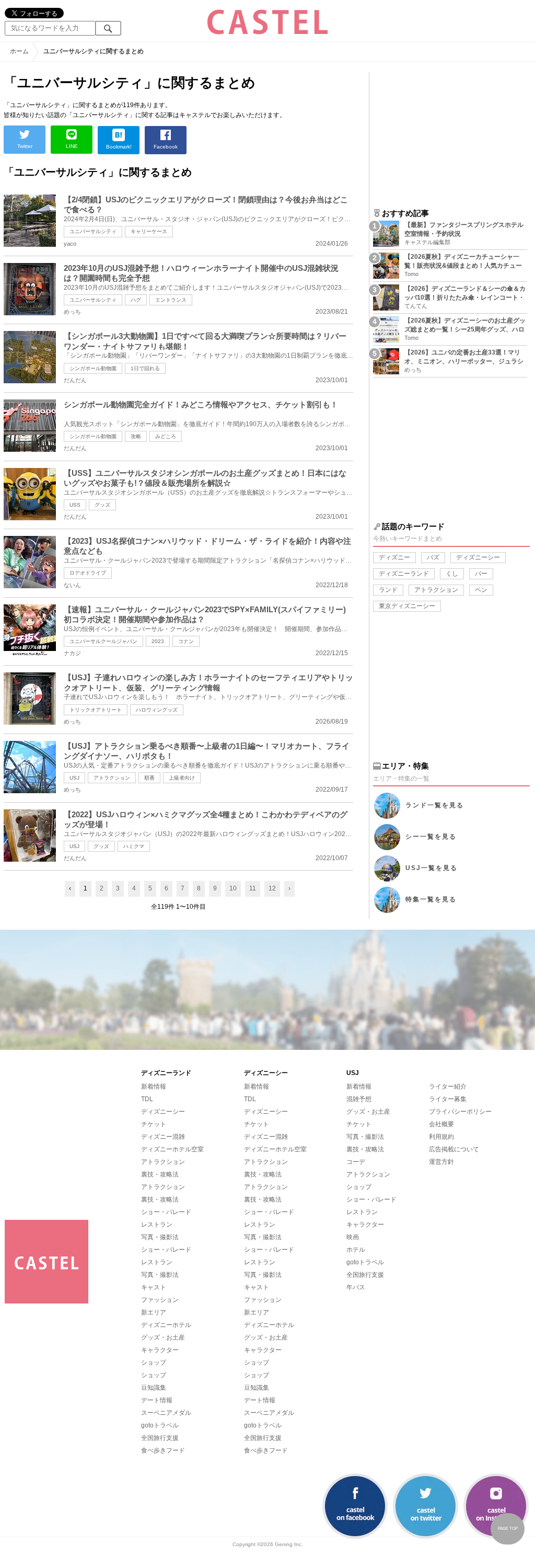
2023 (158, 641)
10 (233, 888)
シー (431, 836)
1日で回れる (145, 368)
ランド (388, 589)
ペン (481, 589)
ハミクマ (133, 846)
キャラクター (160, 1350)
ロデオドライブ (87, 573)
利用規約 (441, 1136)
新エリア (153, 1312)
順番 (149, 778)
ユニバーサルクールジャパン (103, 641)
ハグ (136, 300)
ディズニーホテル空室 (172, 1149)
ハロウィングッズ (157, 710)
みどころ (165, 436)
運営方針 (441, 1161)
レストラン (156, 1224)
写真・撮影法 (160, 1237)
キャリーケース (149, 231)
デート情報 (156, 1400)
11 (252, 888)
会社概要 (441, 1124)
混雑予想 (358, 1099)
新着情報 (153, 1086)
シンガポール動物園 (93, 368)
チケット (153, 1124)
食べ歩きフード (163, 1450)
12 (272, 888)
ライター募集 (448, 1099)
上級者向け (182, 778)
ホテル (355, 1249)
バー (481, 573)
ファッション (160, 1300)
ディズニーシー (478, 557)
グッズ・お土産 (163, 1337)
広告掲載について (454, 1149)
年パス (355, 1287)
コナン (186, 641)
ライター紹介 (448, 1086)
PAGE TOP (508, 1528)
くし (452, 573)
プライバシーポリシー (460, 1111)
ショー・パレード (166, 1212)
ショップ (153, 1362)
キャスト (153, 1287)
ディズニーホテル (166, 1325)
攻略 (136, 436)
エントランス (171, 300)
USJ (74, 778)
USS (74, 505)
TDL (147, 1099)
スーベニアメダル (166, 1412)
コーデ (355, 1161)
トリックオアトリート (95, 710)
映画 (352, 1237)
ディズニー (394, 557)
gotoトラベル (160, 1425)
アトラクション (112, 778)
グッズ (102, 505)
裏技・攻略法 (160, 1174)
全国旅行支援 (160, 1438)
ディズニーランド (404, 573)
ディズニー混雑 (163, 1136)
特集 (431, 899)
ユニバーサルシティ (93, 231)
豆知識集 (153, 1387)
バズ (433, 557)
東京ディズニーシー (407, 606)
